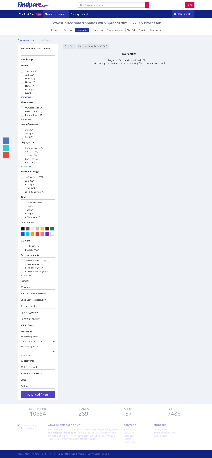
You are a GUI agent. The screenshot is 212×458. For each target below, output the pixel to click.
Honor (29, 85)
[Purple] (47, 234)
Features (25, 280)
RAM (23, 197)
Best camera (155, 30)
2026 (28, 129)
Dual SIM (31, 249)
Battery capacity (30, 255)
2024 (28, 137)
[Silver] (32, 228)
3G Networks (27, 360)
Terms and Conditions (165, 432)
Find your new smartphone (35, 48)
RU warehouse (33, 115)
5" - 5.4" (31, 155)
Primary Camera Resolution (34, 293)
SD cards (25, 287)
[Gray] (27, 228)
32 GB (29, 180)
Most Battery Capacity (136, 30)
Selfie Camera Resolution (33, 299)
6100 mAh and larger (36, 271)
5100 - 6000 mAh (34, 267)
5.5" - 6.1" (31, 158)
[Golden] (42, 228)
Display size (27, 142)
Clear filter (69, 46)
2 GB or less (33, 202)
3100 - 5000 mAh (34, 264)
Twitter (127, 438)
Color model (27, 222)
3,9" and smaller (34, 148)
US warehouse (33, 107)
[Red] (37, 234)
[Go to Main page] (30, 425)
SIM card (25, 240)
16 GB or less (34, 177)
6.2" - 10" (30, 162)
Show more (26, 96)
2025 (28, 133)
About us (86, 14)
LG (28, 93)
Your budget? (28, 59)
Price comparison (26, 39)
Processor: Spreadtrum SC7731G (93, 46)
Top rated (68, 30)
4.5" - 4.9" (31, 151)
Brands (24, 65)
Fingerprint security (30, 318)
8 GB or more (32, 217)
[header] (147, 5)
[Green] (52, 228)
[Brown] (47, 228)
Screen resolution (29, 306)
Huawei (30, 82)
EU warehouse (33, 111)
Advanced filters (38, 394)
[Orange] (32, 234)
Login (189, 4)
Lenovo (30, 78)
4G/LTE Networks (29, 366)
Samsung (31, 71)
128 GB (30, 188)
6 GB (28, 213)
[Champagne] (37, 228)
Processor (26, 331)
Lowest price (82, 30)
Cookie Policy (160, 435)
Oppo (29, 89)
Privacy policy (160, 429)
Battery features (29, 386)
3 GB (28, 206)
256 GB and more (34, 191)
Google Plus (130, 441)
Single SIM (32, 246)
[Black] (23, 228)
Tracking (74, 14)
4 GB (28, 209)
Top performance (115, 30)
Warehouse (27, 102)
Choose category (55, 14)
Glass (23, 379)
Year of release (29, 124)
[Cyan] (27, 234)
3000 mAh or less (35, 260)
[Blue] (23, 234)
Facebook (128, 435)
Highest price (97, 30)
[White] (52, 234)
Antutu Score (27, 325)
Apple (29, 74)
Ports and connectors (31, 373)
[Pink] (42, 234)
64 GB (29, 184)
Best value (55, 30)
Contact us (129, 432)
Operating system (29, 312)
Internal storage (30, 171)
